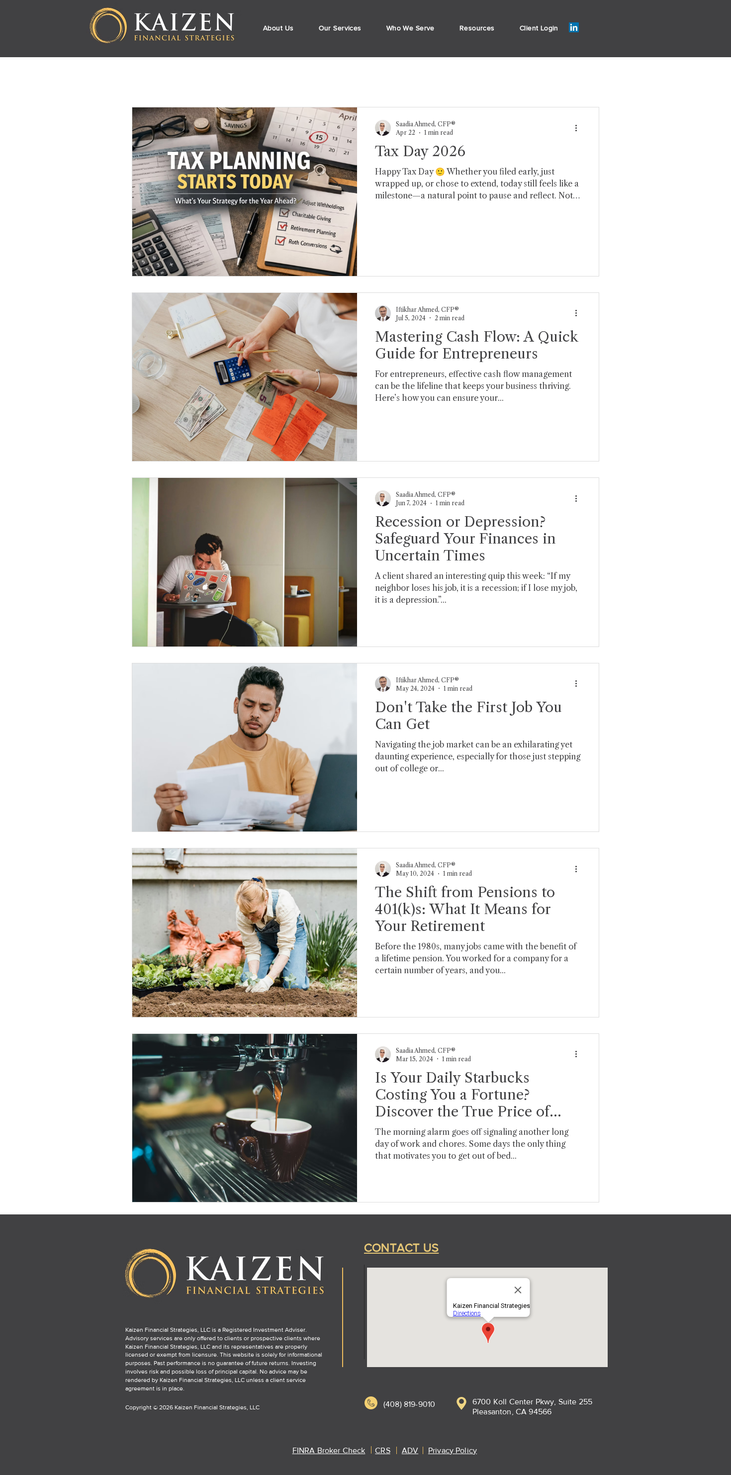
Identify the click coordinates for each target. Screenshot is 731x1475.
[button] (340, 28)
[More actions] (579, 128)
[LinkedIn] (574, 27)
